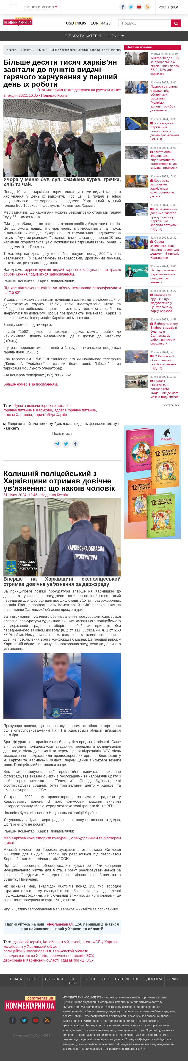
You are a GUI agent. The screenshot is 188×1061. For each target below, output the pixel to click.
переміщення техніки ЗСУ (71, 956)
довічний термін (27, 942)
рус (162, 7)
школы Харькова (17, 415)
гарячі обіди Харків (50, 415)
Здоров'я (153, 979)
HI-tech (73, 981)
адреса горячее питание (75, 410)
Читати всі (171, 405)
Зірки (173, 979)
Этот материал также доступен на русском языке (79, 90)
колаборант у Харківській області (31, 946)
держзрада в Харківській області (31, 960)
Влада (16, 979)
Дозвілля (54, 979)
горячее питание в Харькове (27, 410)
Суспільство (127, 979)
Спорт (89, 979)
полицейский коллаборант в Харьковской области (45, 951)
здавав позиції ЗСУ (77, 960)
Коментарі (24, 1035)
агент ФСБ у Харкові (100, 942)
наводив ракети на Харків (25, 956)
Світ (105, 979)
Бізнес (33, 979)
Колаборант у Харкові (61, 942)
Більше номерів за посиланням (30, 384)
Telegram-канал (59, 924)
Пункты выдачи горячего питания (42, 406)
